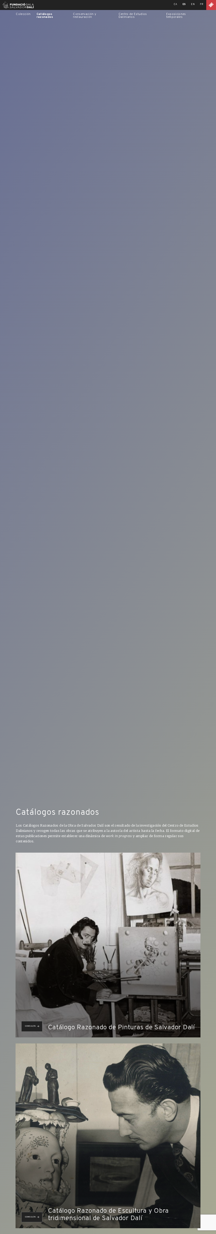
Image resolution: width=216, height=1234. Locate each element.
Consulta (30, 1026)
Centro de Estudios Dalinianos (133, 15)
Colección (23, 14)
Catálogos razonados (45, 15)
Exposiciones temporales (176, 15)
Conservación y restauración (84, 15)
